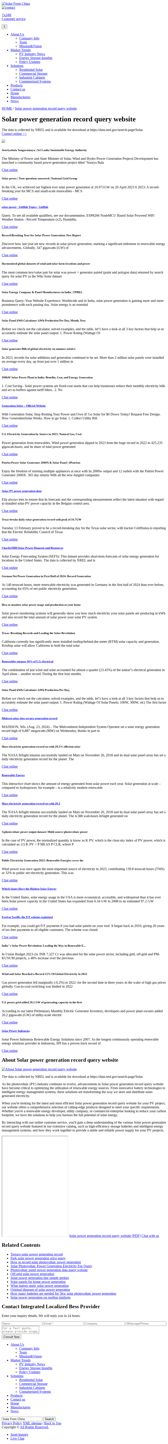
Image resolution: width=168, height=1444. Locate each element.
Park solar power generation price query (38, 1258)
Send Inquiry (19, 1434)
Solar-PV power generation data (22, 491)
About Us (17, 34)
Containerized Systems (35, 81)
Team (23, 42)
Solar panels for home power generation (38, 1282)
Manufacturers (20, 97)
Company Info (29, 38)
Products (16, 85)
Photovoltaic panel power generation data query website (49, 1270)
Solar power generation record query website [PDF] (105, 1236)
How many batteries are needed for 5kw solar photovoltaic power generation (63, 1293)
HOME (7, 108)
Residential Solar (31, 69)
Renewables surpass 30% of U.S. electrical (27, 661)
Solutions (16, 66)
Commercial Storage (33, 73)
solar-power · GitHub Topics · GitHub (25, 207)
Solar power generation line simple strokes (39, 1278)
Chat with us (150, 1236)
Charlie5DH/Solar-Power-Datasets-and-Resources (32, 547)
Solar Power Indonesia (16, 1030)
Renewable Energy (13, 775)
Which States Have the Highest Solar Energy (29, 888)
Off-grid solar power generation (32, 1274)
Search (49, 1419)
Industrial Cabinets (32, 77)
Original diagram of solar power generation (40, 1289)
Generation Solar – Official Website (24, 405)
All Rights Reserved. (34, 1427)
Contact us (17, 89)
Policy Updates (29, 62)
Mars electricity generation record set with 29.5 (31, 803)
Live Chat (17, 1438)
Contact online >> (14, 134)
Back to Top (52, 1423)
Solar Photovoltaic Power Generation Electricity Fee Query (51, 1266)
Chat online (10, 170)
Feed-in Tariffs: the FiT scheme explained (27, 917)
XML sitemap (32, 1423)
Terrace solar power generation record (36, 1254)
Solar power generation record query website (46, 108)
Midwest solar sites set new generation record (29, 718)
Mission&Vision (30, 46)
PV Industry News (32, 54)
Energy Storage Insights (35, 58)
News (14, 101)
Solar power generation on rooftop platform (40, 1297)
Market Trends (20, 50)
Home (14, 93)
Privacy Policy (12, 1423)
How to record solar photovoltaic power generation (45, 1262)
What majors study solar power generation (39, 1286)
